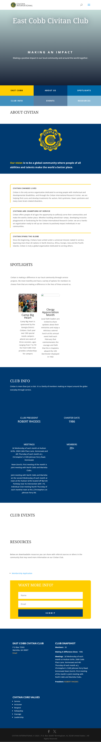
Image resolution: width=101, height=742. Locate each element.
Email (15, 653)
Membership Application (22, 573)
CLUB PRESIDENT (29, 417)
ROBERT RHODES (29, 421)
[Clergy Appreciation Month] (50, 295)
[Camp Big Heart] (28, 311)
